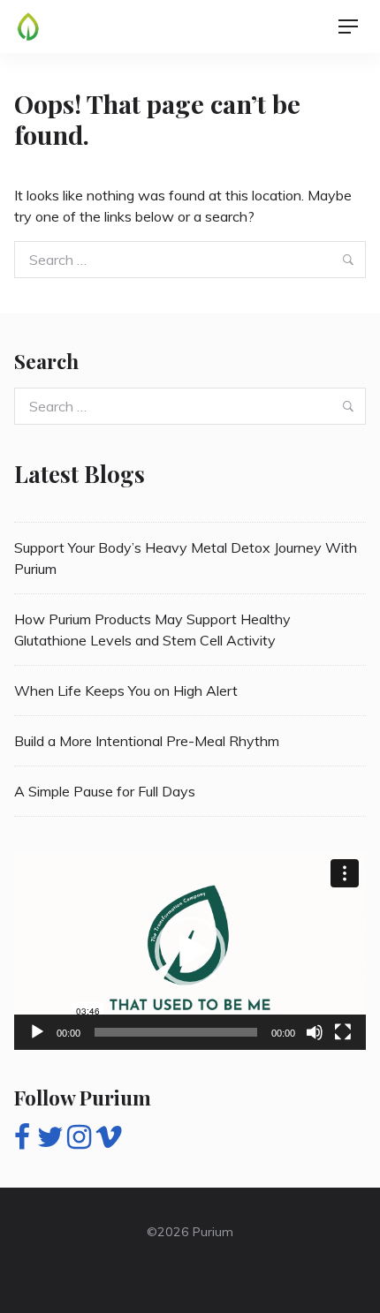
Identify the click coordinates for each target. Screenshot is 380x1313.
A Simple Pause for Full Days (104, 791)
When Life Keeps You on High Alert (126, 690)
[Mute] (314, 1032)
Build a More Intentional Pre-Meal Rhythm (146, 741)
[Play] (37, 1032)
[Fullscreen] (343, 1032)
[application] (190, 951)
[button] (190, 951)
